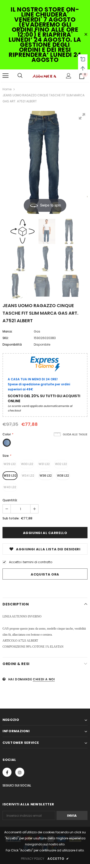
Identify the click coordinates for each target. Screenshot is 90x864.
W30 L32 (27, 464)
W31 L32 (44, 464)
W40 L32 (10, 487)
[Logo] (44, 75)
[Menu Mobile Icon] (5, 76)
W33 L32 (10, 475)
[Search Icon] (20, 75)
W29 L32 (10, 464)
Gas (37, 331)
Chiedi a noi (44, 679)
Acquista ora (45, 574)
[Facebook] (7, 772)
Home (7, 89)
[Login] (68, 75)
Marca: (7, 331)
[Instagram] (19, 772)
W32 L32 (61, 464)
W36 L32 (46, 475)
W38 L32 (63, 475)
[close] (85, 34)
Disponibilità (12, 344)
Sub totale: (11, 518)
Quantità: (10, 500)
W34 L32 (28, 475)
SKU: (5, 338)
